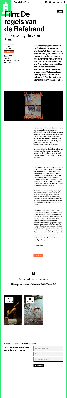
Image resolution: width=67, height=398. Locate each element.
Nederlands (57, 2)
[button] (65, 2)
